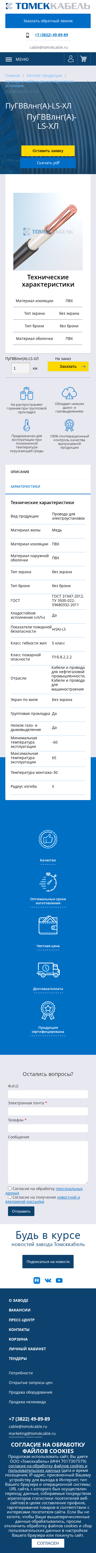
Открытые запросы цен (31, 1383)
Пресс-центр (22, 1320)
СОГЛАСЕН (48, 1543)
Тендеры (18, 1358)
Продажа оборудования (30, 1392)
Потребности (21, 1373)
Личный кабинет (27, 1349)
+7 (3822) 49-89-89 (51, 34)
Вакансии (20, 1310)
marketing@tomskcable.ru (32, 1433)
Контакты (19, 1329)
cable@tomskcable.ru (49, 47)
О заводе (18, 1300)
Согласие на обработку (44, 1190)
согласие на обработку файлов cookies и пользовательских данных (48, 1468)
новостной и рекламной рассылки (42, 1199)
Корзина (84, 58)
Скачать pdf (48, 162)
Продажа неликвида (27, 1402)
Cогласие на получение (42, 1199)
